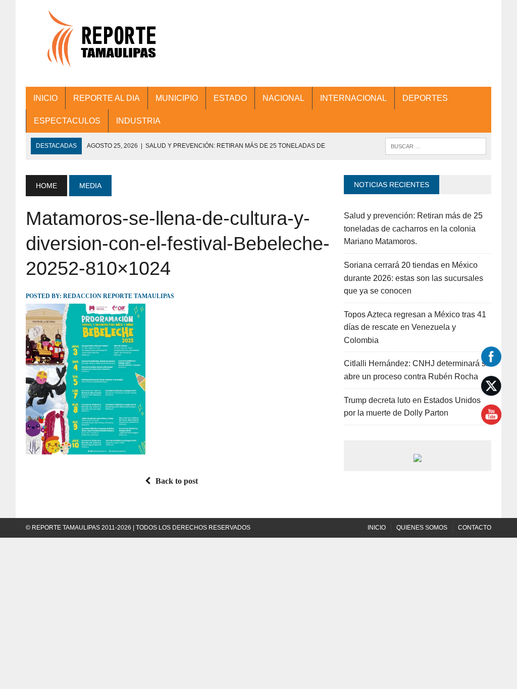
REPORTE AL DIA (106, 98)
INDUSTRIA (138, 121)
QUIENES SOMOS (421, 527)
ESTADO (230, 98)
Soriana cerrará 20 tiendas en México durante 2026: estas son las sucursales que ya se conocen (413, 278)
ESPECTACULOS (67, 121)
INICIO (45, 98)
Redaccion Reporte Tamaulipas (118, 296)
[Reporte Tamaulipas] (99, 43)
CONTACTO (474, 527)
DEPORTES (425, 98)
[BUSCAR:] (435, 145)
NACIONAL (283, 98)
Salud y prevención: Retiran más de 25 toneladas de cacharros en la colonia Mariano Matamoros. (413, 228)
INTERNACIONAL (353, 98)
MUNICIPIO (177, 98)
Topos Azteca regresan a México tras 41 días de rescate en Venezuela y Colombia (415, 327)
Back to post (177, 481)
